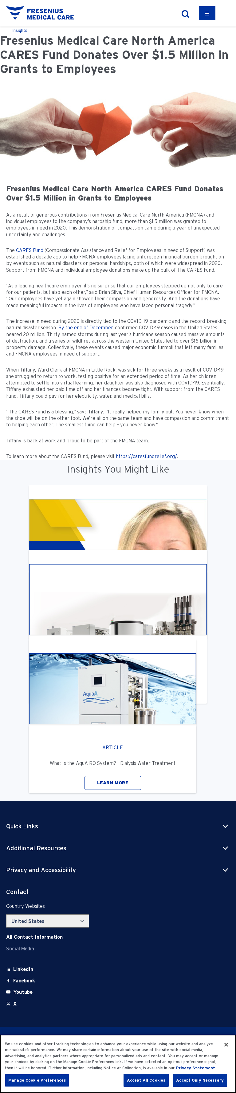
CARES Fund (29, 250)
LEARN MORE (112, 783)
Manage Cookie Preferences (37, 1080)
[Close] (226, 1044)
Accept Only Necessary (200, 1080)
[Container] (207, 13)
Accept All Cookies (146, 1080)
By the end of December (85, 328)
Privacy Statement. (196, 1068)
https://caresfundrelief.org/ (146, 456)
